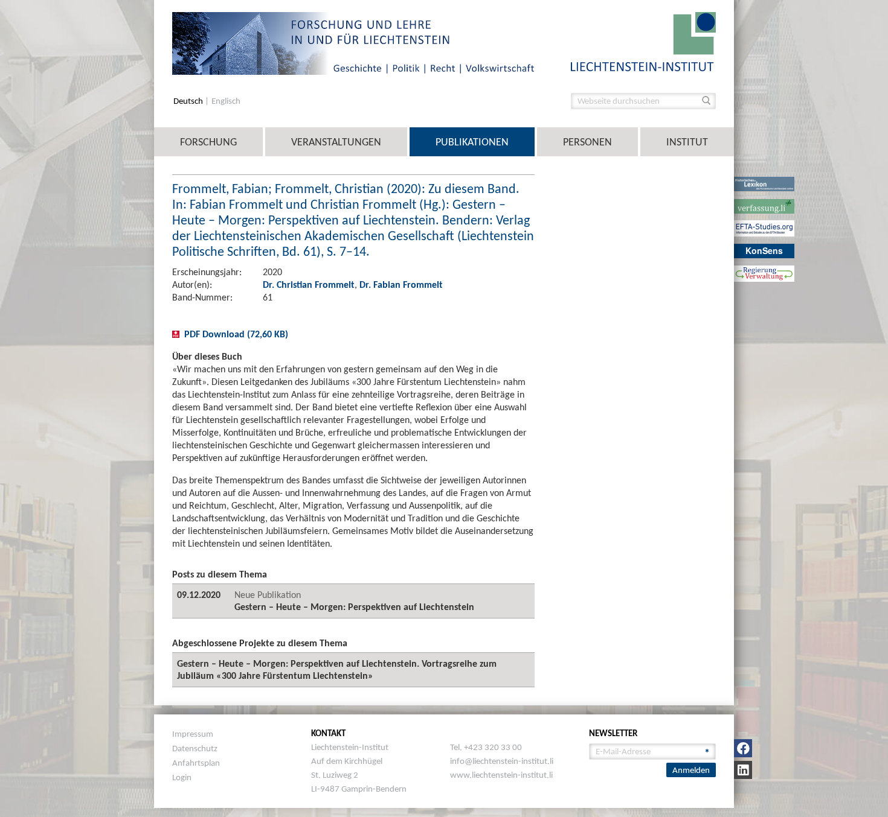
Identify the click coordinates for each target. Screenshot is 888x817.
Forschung (208, 141)
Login (181, 777)
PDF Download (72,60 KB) (236, 334)
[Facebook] (743, 748)
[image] (643, 40)
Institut (687, 141)
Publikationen (472, 141)
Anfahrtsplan (196, 762)
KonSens (764, 250)
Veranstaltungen (336, 141)
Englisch (225, 101)
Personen (587, 141)
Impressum (192, 733)
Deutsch (189, 101)
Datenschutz (194, 748)
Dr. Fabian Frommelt (401, 284)
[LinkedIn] (743, 770)
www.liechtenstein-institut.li (501, 774)
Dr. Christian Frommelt (309, 284)
